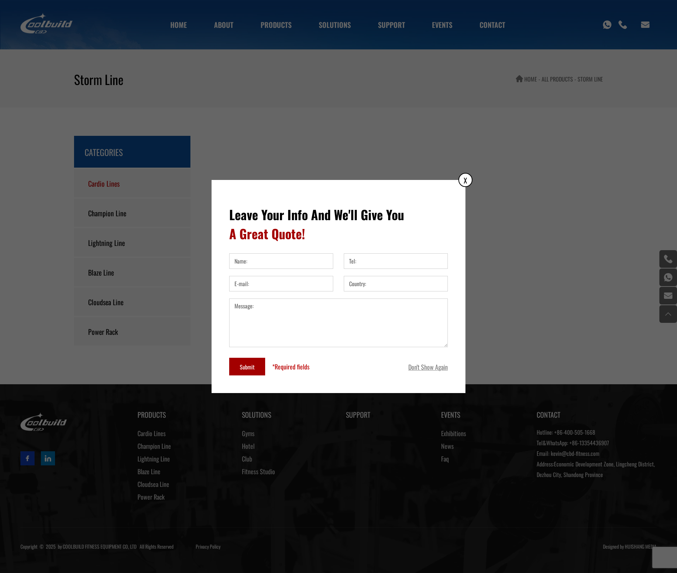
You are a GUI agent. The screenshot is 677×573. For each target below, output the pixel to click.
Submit (247, 366)
